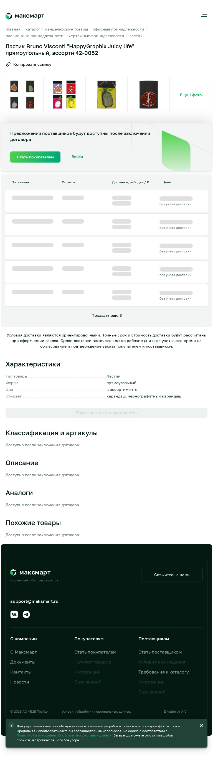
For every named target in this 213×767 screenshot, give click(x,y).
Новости (19, 682)
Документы (23, 662)
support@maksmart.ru (34, 601)
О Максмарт (23, 652)
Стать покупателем (95, 652)
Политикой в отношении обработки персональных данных (64, 735)
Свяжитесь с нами (172, 574)
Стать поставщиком (160, 652)
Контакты (21, 672)
